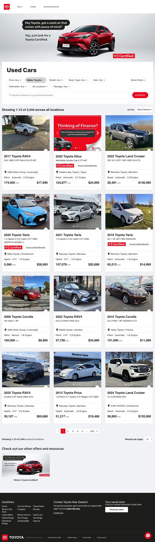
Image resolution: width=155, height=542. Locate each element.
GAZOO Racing (72, 537)
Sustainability (23, 521)
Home (4, 506)
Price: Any (15, 80)
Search (140, 95)
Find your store (117, 510)
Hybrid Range (8, 518)
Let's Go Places (24, 506)
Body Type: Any (78, 80)
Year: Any (99, 80)
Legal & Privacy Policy (54, 537)
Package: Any (62, 86)
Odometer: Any (18, 86)
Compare (21, 509)
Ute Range (37, 518)
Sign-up (36, 521)
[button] (148, 535)
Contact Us (58, 513)
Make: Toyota (35, 80)
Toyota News (38, 506)
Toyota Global (87, 537)
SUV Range (22, 518)
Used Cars (37, 515)
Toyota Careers (101, 537)
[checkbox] (46, 151)
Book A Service (24, 515)
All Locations (40, 86)
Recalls (36, 509)
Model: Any (56, 80)
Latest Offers (7, 515)
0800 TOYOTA (67, 509)
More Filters (138, 80)
